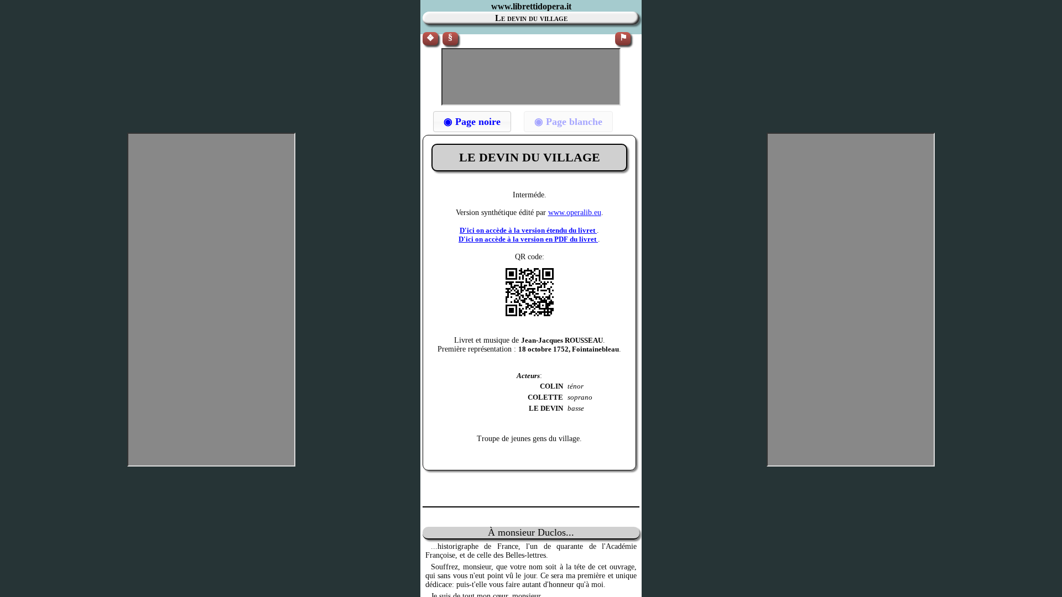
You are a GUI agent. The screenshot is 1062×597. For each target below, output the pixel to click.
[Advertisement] (531, 76)
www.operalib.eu (574, 212)
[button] (472, 121)
